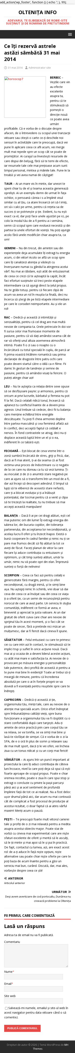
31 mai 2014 (15, 67)
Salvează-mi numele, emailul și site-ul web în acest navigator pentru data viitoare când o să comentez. (36, 1012)
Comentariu (12, 942)
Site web (10, 996)
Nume (8, 972)
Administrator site (40, 67)
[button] (69, 34)
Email (7, 984)
